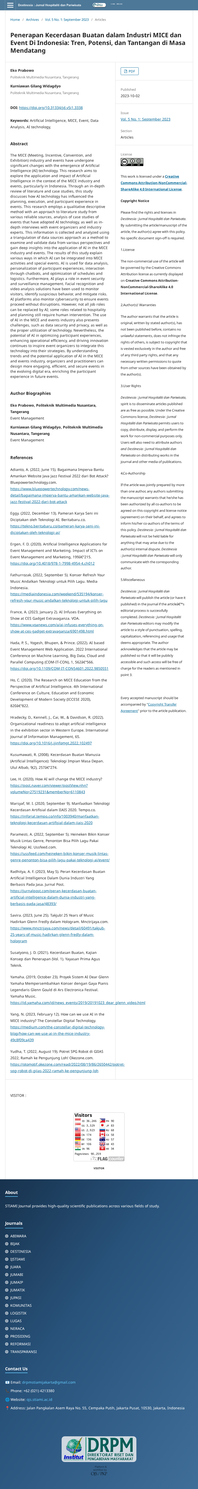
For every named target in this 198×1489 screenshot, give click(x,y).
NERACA (17, 1328)
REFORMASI (20, 1343)
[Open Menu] (10, 5)
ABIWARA (18, 1236)
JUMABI (16, 1274)
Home (15, 19)
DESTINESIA (20, 1251)
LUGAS (16, 1320)
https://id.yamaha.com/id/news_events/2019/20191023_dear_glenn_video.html (77, 1002)
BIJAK (15, 1243)
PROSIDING (20, 1336)
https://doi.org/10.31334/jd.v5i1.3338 (51, 107)
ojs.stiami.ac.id (39, 1399)
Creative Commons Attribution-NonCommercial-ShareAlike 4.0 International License (154, 182)
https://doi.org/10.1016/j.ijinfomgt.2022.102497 (51, 743)
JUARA (15, 1266)
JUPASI (15, 1297)
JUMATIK (17, 1289)
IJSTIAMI (17, 1259)
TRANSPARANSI (23, 1351)
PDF (131, 71)
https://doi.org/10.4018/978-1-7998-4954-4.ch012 (52, 563)
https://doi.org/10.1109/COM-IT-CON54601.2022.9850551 (59, 668)
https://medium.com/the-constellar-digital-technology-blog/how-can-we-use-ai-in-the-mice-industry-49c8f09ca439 (57, 1033)
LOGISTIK (18, 1313)
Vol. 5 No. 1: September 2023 (67, 19)
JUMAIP (16, 1282)
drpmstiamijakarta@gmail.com (49, 1382)
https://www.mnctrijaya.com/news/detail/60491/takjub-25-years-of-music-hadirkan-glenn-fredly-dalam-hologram (57, 934)
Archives (32, 19)
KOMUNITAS (21, 1305)
